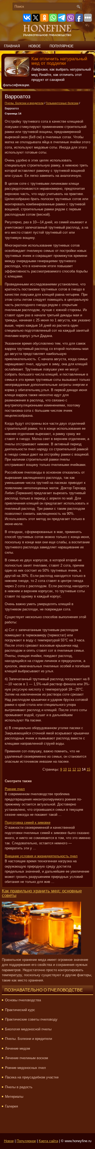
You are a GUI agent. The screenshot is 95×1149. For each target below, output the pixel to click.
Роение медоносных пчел (25, 1068)
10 (65, 769)
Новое (34, 46)
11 (69, 769)
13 (79, 769)
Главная (12, 46)
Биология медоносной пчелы (28, 1029)
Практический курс (20, 1010)
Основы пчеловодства (23, 1000)
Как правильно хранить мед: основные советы (42, 893)
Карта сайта (48, 1141)
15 (88, 769)
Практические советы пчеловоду (31, 1019)
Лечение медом (17, 1048)
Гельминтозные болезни (62, 103)
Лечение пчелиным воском (26, 1058)
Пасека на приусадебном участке (32, 1077)
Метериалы (14, 1097)
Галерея (11, 1106)
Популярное (62, 46)
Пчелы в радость (18, 1087)
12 (74, 769)
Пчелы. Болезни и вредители (24, 103)
